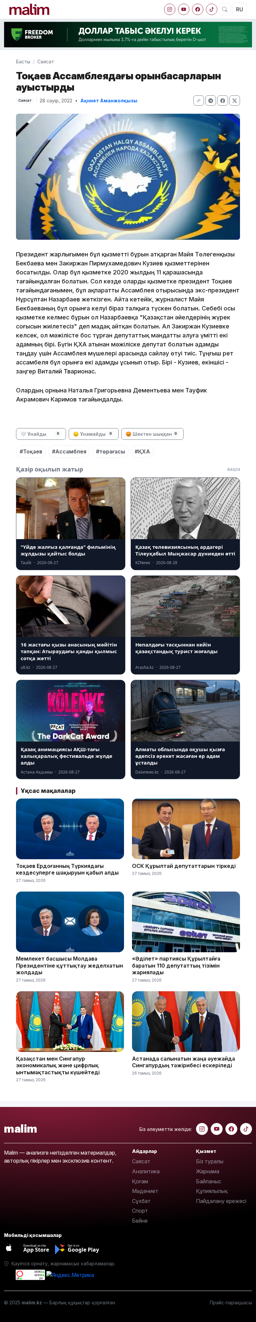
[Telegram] (210, 100)
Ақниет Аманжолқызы (108, 100)
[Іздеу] (225, 9)
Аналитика (146, 1171)
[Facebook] (197, 9)
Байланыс (208, 1181)
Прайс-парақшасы (231, 1302)
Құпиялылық (212, 1191)
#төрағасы (110, 451)
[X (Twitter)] (234, 100)
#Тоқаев (31, 451)
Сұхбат (141, 1201)
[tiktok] (211, 9)
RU (239, 9)
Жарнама (207, 1171)
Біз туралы (209, 1161)
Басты (23, 61)
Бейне (140, 1220)
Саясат (45, 61)
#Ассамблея (69, 451)
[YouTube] (183, 9)
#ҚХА (142, 451)
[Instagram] (169, 9)
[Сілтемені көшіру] (198, 100)
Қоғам (140, 1181)
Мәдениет (145, 1191)
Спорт (140, 1210)
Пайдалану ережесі (221, 1201)
